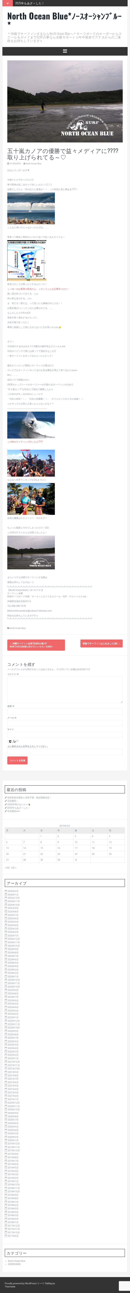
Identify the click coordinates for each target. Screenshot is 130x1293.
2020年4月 (13, 1130)
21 (24, 854)
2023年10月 (14, 986)
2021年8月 (13, 1075)
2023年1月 (13, 1017)
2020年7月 (13, 1120)
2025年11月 (14, 901)
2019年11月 (14, 1147)
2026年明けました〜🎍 (19, 804)
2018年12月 (14, 1184)
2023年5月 (13, 1003)
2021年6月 (13, 1082)
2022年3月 (13, 1051)
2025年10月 (14, 905)
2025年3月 (13, 928)
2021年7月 (13, 1079)
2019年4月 (13, 1171)
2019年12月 (14, 1143)
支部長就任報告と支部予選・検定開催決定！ (29, 797)
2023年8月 (13, 993)
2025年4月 (13, 925)
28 (24, 860)
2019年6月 (13, 1164)
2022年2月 (13, 1055)
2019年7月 (13, 1161)
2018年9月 (13, 1195)
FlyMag (48, 1283)
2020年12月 (14, 1102)
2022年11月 (14, 1024)
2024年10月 (14, 945)
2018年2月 (13, 1219)
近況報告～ (12, 801)
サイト (10, 729)
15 (41, 848)
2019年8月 (13, 1157)
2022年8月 (13, 1034)
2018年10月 (14, 1191)
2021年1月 (13, 1099)
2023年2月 (13, 1014)
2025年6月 (13, 918)
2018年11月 (14, 1188)
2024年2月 (13, 973)
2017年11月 (14, 1229)
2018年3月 (13, 1215)
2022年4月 (13, 1048)
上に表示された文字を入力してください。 (28, 746)
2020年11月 (14, 1106)
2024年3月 (13, 969)
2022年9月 (13, 1031)
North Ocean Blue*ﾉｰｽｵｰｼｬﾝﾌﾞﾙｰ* (64, 20)
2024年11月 (14, 942)
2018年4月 (13, 1212)
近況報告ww (22, 5)
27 (7, 860)
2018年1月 (13, 1222)
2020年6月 (13, 1123)
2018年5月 (13, 1208)
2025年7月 (13, 915)
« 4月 (7, 867)
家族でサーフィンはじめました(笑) (101, 643)
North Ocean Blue (33, 163)
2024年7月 (13, 956)
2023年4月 (13, 1007)
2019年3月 (13, 1174)
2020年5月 (13, 1126)
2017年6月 (13, 1236)
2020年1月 (13, 1140)
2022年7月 (13, 1038)
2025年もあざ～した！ (18, 807)
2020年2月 (13, 1137)
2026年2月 (13, 891)
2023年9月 (13, 990)
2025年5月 (13, 922)
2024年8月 (13, 952)
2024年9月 (13, 949)
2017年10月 (14, 1232)
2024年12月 (14, 939)
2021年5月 (13, 1085)
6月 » (13, 867)
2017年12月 (14, 1225)
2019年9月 (13, 1154)
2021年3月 (13, 1092)
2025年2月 (13, 932)
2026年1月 (13, 894)
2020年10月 (14, 1109)
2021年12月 (14, 1062)
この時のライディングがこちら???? (25, 441)
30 (59, 860)
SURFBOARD (14, 1264)
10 (76, 842)
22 (41, 854)
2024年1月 (13, 976)
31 (76, 860)
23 (59, 854)
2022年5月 (13, 1044)
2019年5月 (13, 1167)
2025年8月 (13, 911)
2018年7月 (13, 1202)
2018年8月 (13, 1198)
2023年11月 (14, 983)
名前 (10, 706)
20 (7, 854)
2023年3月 (13, 1010)
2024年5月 (13, 963)
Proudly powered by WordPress (20, 1283)
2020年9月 (13, 1113)
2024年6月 (13, 959)
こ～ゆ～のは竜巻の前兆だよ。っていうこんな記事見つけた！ (38, 289)
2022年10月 (14, 1027)
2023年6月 (13, 1000)
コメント (13, 674)
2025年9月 (13, 908)
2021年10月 (14, 1068)
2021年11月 (14, 1065)
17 (76, 848)
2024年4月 (13, 966)
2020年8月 (13, 1116)
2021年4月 (13, 1089)
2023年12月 (14, 980)
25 (93, 854)
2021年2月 (13, 1096)
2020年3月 (13, 1133)
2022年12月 (14, 1021)
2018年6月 (13, 1205)
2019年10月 (14, 1150)
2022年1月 (13, 1058)
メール (12, 717)
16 (59, 848)
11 (93, 842)
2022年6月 (13, 1041)
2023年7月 (13, 997)
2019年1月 (13, 1181)
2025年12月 (14, 898)
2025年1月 (13, 935)
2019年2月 (13, 1178)
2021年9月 (13, 1072)
